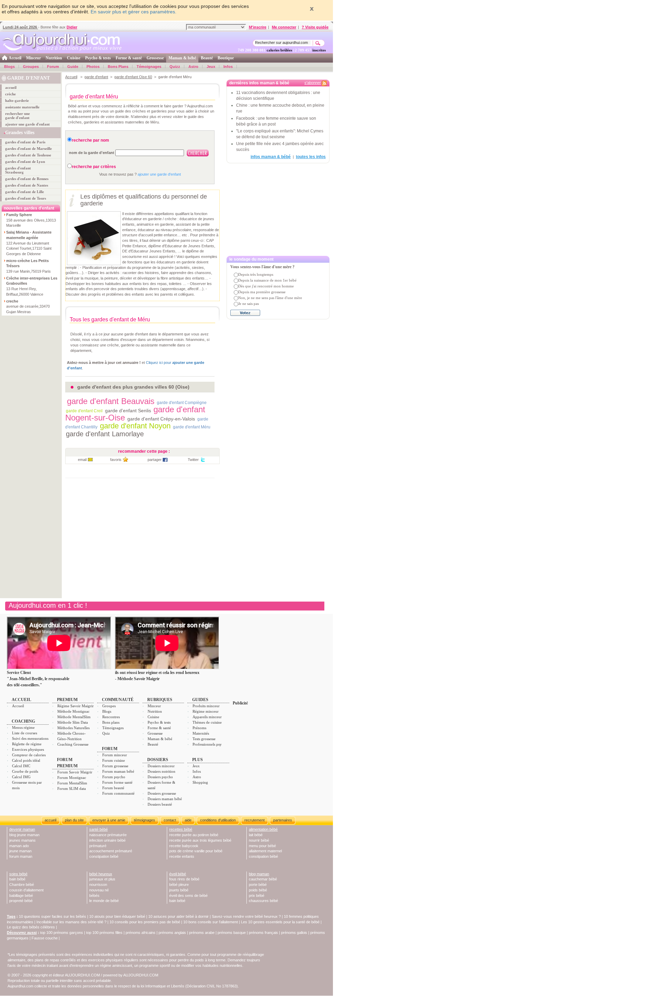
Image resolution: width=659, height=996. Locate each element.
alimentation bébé (263, 829)
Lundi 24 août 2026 (20, 27)
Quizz (175, 66)
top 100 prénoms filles (104, 932)
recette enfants (181, 856)
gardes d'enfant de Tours (25, 198)
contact (170, 820)
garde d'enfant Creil (84, 410)
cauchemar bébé (263, 879)
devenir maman (22, 829)
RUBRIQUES (159, 699)
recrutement (254, 820)
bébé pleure (179, 884)
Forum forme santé (117, 782)
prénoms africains (140, 932)
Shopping (200, 782)
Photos (93, 66)
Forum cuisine (113, 760)
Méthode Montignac (73, 711)
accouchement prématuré (110, 851)
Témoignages (149, 66)
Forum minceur (114, 755)
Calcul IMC (21, 766)
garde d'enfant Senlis (128, 410)
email (82, 460)
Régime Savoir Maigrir (75, 706)
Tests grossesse (204, 739)
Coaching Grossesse (73, 744)
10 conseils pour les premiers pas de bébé (144, 922)
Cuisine (73, 58)
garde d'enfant (96, 77)
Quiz (106, 733)
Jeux (211, 66)
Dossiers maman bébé (165, 799)
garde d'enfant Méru (191, 427)
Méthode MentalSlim (74, 717)
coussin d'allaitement (26, 890)
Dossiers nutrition (161, 771)
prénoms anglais (172, 932)
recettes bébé (180, 829)
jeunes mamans (22, 840)
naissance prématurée (108, 835)
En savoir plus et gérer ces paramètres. (133, 11)
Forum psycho (113, 777)
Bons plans (110, 722)
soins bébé (18, 874)
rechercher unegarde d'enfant (17, 115)
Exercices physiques (28, 749)
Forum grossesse (115, 766)
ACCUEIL (21, 699)
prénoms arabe (202, 932)
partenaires (282, 820)
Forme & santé (129, 58)
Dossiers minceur (161, 766)
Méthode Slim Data (72, 722)
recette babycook (183, 846)
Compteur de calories (29, 755)
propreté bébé (21, 901)
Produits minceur (206, 706)
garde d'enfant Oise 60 (133, 77)
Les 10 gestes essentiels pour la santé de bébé (280, 922)
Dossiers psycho (160, 777)
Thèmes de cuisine (207, 722)
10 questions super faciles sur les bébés (52, 916)
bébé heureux (100, 874)
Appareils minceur (207, 717)
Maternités (201, 733)
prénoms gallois (294, 932)
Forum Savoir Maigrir (74, 772)
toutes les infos (311, 156)
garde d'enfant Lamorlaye (105, 434)
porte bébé (258, 884)
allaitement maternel (265, 851)
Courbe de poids (25, 771)
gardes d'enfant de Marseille (28, 148)
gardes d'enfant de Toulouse (28, 155)
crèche (10, 94)
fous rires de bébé (184, 879)
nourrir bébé (259, 840)
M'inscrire (257, 27)
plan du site (74, 820)
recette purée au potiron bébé (193, 835)
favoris (116, 460)
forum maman (20, 856)
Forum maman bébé (118, 771)
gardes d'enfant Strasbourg (18, 170)
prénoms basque (232, 932)
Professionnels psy (207, 744)
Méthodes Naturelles (73, 728)
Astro (193, 66)
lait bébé (256, 835)
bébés (94, 895)
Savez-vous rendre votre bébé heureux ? (246, 916)
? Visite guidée (315, 27)
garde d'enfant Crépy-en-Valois (161, 419)
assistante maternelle (22, 107)
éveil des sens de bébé (188, 895)
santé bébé (98, 829)
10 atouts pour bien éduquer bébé (117, 916)
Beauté (207, 58)
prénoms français (263, 932)
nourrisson (98, 884)
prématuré (97, 846)
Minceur (33, 58)
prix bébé (256, 895)
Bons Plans (118, 66)
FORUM (109, 748)
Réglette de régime (27, 744)
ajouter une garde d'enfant (27, 124)
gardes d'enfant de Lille (24, 192)
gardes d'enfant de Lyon (25, 161)
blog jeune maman (24, 835)
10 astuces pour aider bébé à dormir (179, 916)
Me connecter (284, 27)
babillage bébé (21, 895)
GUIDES (200, 699)
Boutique (226, 58)
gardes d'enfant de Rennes (26, 179)
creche (12, 301)
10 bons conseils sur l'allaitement (210, 922)
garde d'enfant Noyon (135, 426)
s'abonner (312, 83)
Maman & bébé (182, 58)
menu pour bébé (262, 846)
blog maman (259, 874)
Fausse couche (45, 938)
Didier (72, 27)
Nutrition (54, 58)
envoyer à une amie (108, 820)
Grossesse (155, 58)
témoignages (144, 820)
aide (188, 820)
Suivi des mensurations (30, 738)
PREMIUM (67, 699)
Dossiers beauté (160, 804)
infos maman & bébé (271, 156)
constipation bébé (103, 856)
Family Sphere (19, 215)
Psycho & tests (98, 58)
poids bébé (258, 890)
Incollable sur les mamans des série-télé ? (71, 922)
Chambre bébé (21, 884)
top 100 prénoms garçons (61, 932)
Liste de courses (24, 733)
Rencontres (111, 717)
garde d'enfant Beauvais (110, 401)
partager (155, 460)
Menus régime (23, 727)
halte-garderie (17, 100)
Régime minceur (206, 711)
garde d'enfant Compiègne (182, 402)
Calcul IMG (21, 777)
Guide (72, 66)
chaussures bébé (263, 901)
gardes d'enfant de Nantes (26, 185)
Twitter (193, 460)
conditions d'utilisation (218, 820)
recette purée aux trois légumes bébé (200, 840)
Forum (53, 66)
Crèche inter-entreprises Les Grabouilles (31, 281)
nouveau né (99, 890)
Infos (228, 66)
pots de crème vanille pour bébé (195, 851)
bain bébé (17, 879)
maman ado (19, 846)
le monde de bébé (104, 901)
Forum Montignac (71, 777)
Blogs (9, 66)
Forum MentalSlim (72, 783)
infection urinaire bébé (107, 840)
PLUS (197, 759)
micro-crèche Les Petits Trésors (27, 263)
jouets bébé (178, 890)
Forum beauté (113, 788)
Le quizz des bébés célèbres (31, 927)
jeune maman (20, 851)
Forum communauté (118, 793)
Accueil (15, 58)
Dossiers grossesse (162, 793)
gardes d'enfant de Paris (25, 142)
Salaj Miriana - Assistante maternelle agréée (28, 235)
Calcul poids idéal (26, 760)
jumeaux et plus (102, 879)
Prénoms (199, 728)
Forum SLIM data (71, 788)
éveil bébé (177, 874)
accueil (10, 87)
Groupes (31, 66)
